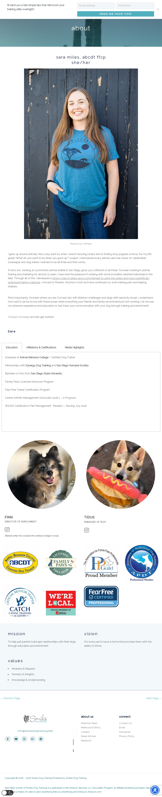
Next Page (154, 698)
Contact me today (18, 316)
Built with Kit (73, 750)
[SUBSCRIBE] (73, 742)
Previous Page (10, 698)
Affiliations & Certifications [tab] (41, 347)
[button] (7, 792)
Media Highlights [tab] (74, 347)
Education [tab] (12, 347)
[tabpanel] (81, 392)
